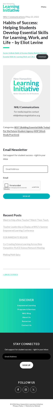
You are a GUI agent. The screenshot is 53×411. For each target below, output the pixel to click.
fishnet (37, 406)
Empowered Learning (26, 305)
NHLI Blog (26, 313)
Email (5, 177)
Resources (26, 321)
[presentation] (22, 185)
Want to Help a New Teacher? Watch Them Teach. (26, 220)
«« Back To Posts (10, 274)
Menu (43, 7)
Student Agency (26, 131)
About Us (26, 317)
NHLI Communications (14, 17)
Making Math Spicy (11, 254)
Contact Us (27, 325)
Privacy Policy (18, 406)
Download (42, 57)
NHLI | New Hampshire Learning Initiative (11, 7)
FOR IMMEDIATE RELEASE (15, 237)
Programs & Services (27, 309)
